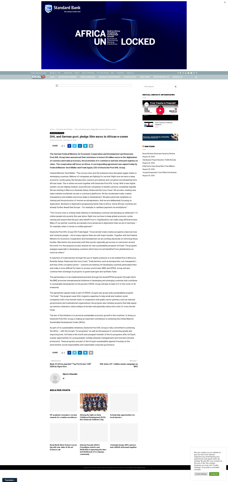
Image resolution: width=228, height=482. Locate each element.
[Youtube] (188, 73)
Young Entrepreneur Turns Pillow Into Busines (159, 172)
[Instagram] (183, 73)
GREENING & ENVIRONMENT (109, 77)
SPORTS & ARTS (130, 77)
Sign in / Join (55, 73)
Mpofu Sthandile (57, 140)
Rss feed (150, 146)
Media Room (68, 73)
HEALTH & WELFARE (87, 77)
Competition (120, 73)
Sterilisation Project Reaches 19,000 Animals (159, 160)
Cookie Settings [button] (201, 474)
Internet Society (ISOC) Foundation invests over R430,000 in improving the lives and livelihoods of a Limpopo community (93, 449)
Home (52, 77)
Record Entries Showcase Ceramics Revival (158, 154)
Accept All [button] (214, 474)
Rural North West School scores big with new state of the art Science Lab (63, 447)
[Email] (191, 73)
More (112, 73)
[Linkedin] (185, 73)
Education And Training (57, 133)
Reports (77, 73)
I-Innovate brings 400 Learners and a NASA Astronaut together (123, 446)
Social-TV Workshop (88, 73)
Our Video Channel (103, 73)
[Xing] (196, 73)
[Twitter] (180, 73)
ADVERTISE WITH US (161, 77)
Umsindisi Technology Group (135, 467)
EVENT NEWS (145, 77)
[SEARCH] (175, 86)
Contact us (130, 73)
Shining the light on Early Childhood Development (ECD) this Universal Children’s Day (93, 417)
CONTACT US (177, 77)
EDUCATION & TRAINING (67, 77)
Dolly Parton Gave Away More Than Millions (158, 166)
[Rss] (194, 73)
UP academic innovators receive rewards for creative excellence (63, 416)
